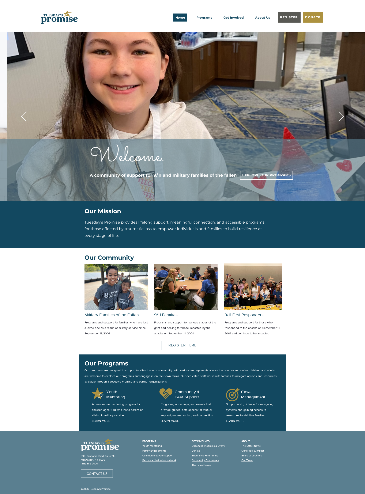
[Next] (341, 116)
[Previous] (23, 116)
